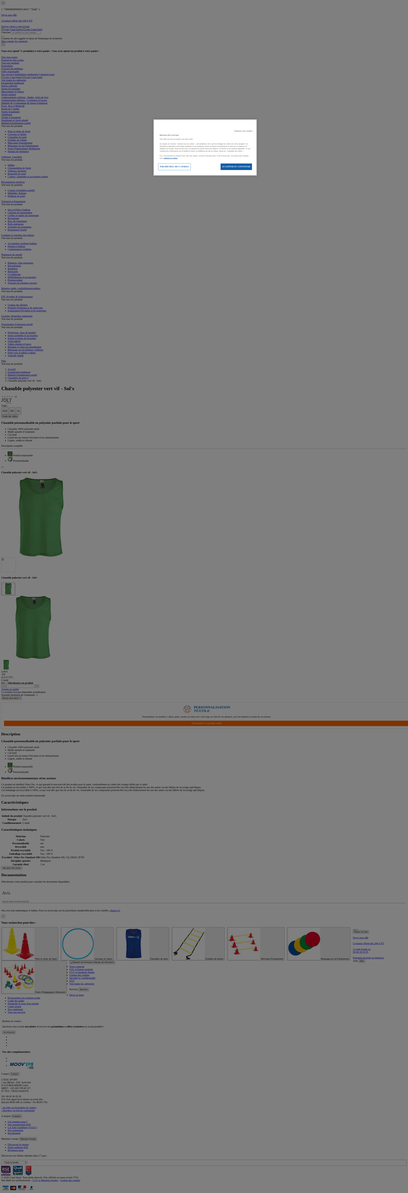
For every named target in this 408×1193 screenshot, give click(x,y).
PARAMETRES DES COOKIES (174, 167)
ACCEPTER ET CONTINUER (236, 167)
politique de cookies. (171, 158)
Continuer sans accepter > (244, 131)
